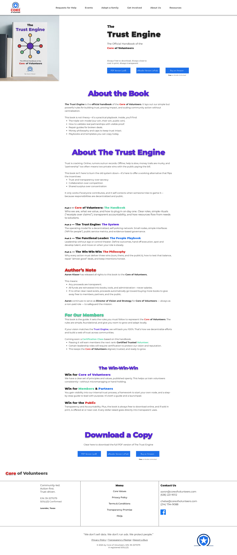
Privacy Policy (119, 497)
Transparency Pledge (119, 540)
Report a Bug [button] (140, 540)
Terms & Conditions (119, 503)
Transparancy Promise (119, 509)
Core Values (119, 491)
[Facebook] (163, 512)
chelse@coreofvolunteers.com (178, 501)
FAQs (119, 516)
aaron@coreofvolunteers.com (178, 491)
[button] (134, 7)
